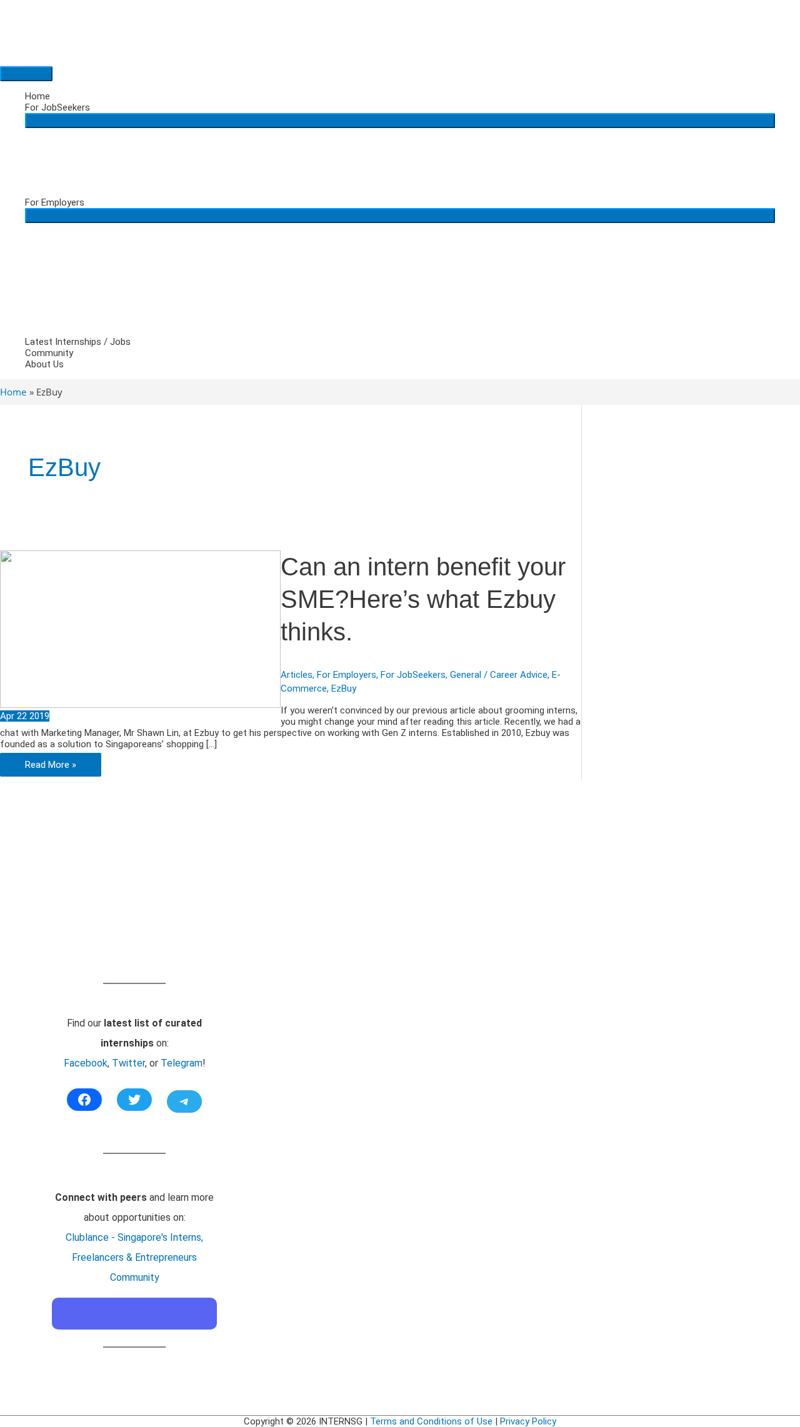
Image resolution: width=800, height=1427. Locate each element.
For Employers (54, 202)
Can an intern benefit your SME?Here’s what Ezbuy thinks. (423, 599)
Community (49, 353)
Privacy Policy (528, 1421)
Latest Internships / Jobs (78, 341)
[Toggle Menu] (400, 120)
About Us (44, 364)
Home (37, 96)
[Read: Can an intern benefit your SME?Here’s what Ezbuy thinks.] (140, 704)
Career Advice (519, 674)
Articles (296, 674)
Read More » (50, 767)
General (465, 674)
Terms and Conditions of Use (431, 1421)
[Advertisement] (134, 895)
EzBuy (343, 688)
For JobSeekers (57, 107)
